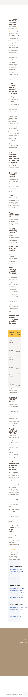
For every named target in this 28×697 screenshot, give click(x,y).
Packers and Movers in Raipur (16, 614)
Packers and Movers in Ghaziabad (17, 588)
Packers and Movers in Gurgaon (16, 571)
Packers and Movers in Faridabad (17, 592)
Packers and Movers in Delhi (16, 569)
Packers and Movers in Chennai (16, 575)
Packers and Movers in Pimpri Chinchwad (18, 607)
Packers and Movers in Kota (15, 616)
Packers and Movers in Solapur (16, 611)
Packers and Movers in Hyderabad (17, 578)
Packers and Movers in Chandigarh (17, 595)
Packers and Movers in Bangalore (17, 573)
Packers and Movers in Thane (16, 609)
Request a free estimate (13, 549)
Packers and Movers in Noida (16, 590)
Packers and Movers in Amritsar (16, 597)
